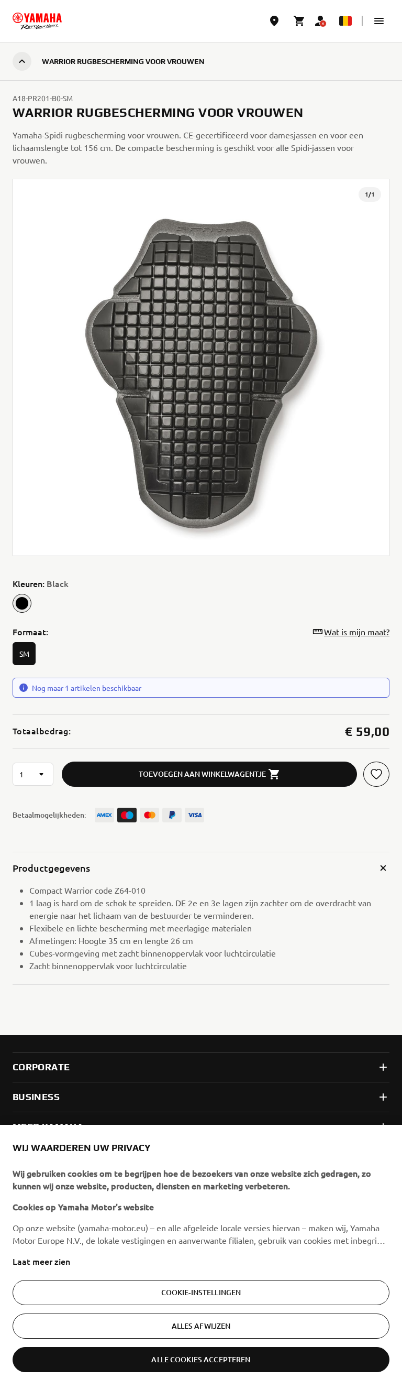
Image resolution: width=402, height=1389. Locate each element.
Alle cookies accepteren (200, 1359)
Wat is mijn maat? (356, 631)
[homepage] (37, 21)
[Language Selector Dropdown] (345, 20)
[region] (201, 1257)
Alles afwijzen (201, 1326)
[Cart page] (299, 21)
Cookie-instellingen (201, 1292)
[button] (378, 20)
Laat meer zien (41, 1261)
